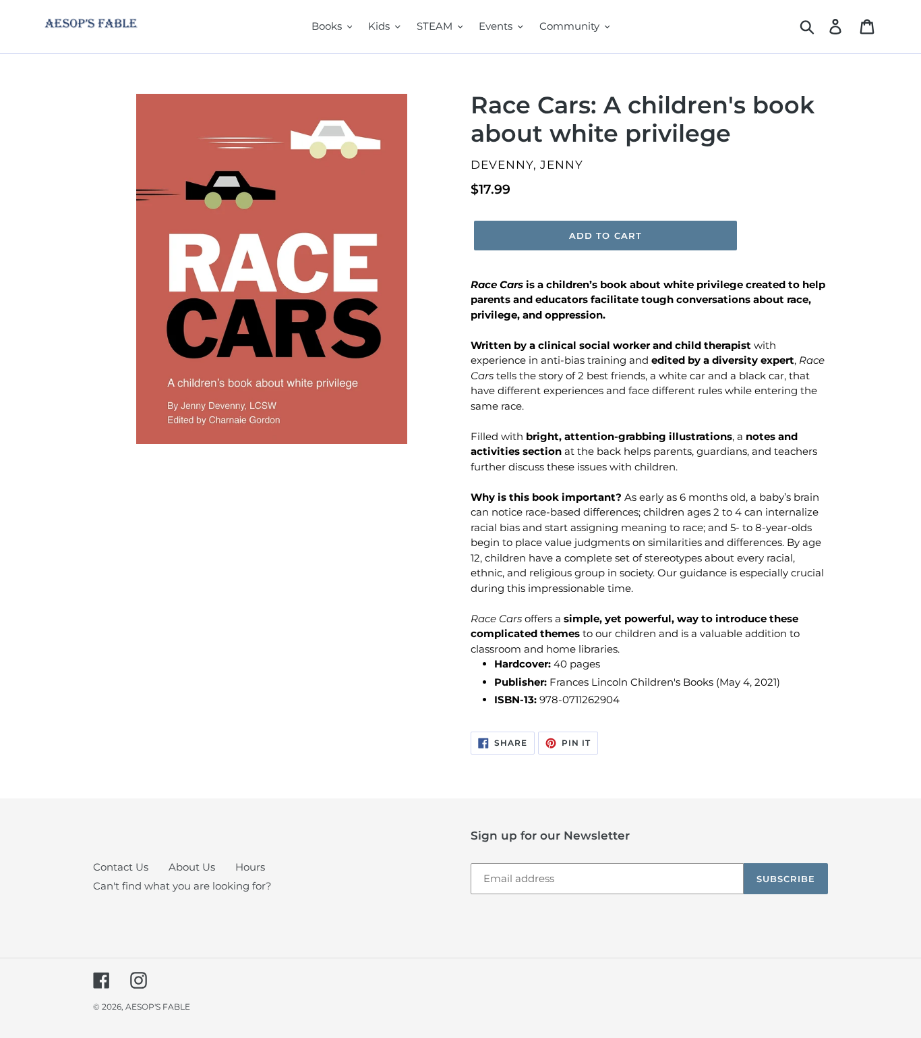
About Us (192, 867)
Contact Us (120, 867)
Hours (250, 867)
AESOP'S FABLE (157, 1007)
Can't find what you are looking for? (182, 885)
